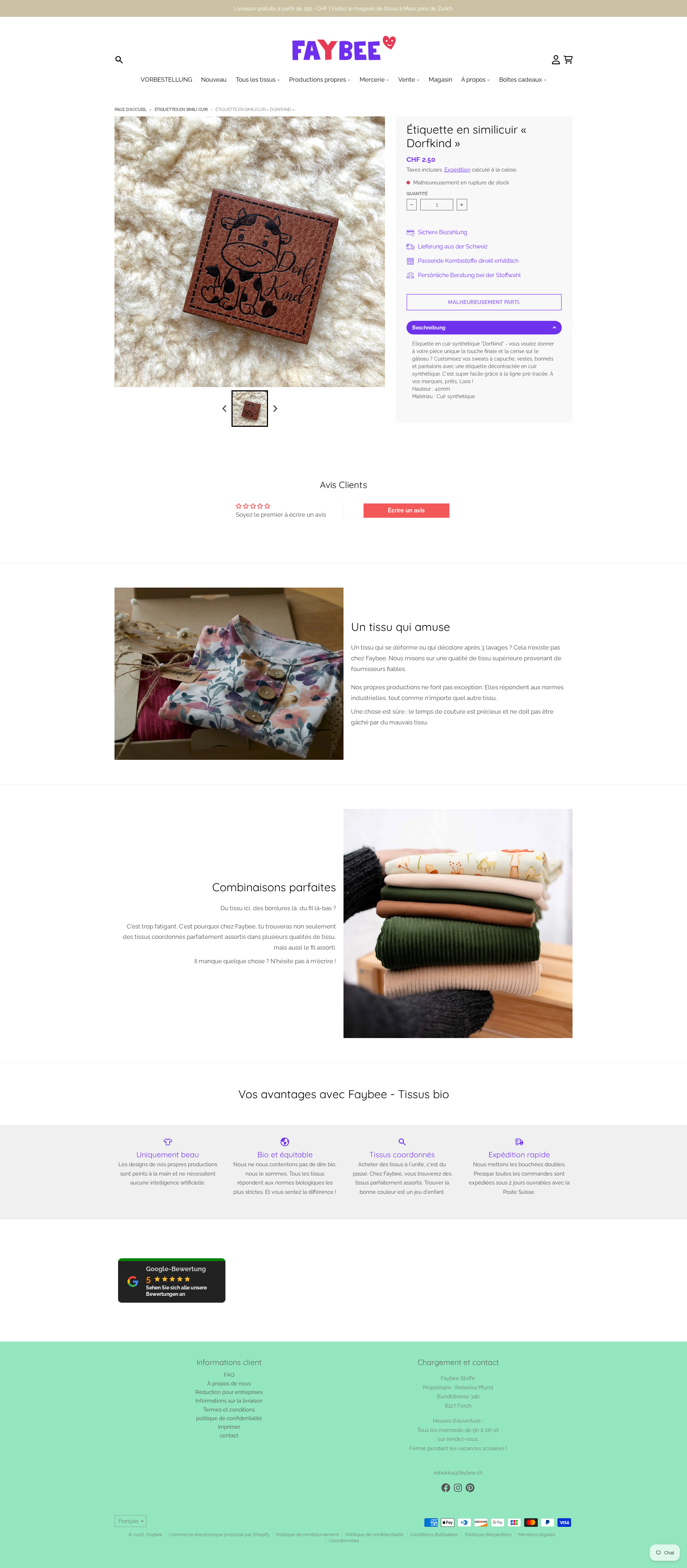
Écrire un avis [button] (406, 510)
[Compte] (556, 59)
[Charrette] (568, 59)
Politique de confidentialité (374, 1534)
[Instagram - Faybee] (458, 1487)
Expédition (457, 170)
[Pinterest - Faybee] (470, 1487)
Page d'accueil (130, 109)
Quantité (417, 193)
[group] (250, 408)
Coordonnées (344, 1540)
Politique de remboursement (307, 1534)
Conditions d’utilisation (434, 1534)
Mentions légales (536, 1534)
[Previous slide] (224, 408)
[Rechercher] (119, 59)
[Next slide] (274, 408)
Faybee (154, 1534)
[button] (484, 327)
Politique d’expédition (488, 1534)
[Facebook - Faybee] (445, 1487)
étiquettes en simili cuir (181, 109)
